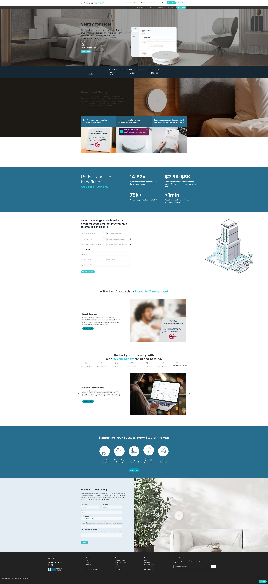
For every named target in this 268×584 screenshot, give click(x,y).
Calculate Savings (99, 51)
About (87, 560)
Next (190, 320)
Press (87, 562)
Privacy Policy (24, 578)
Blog (145, 560)
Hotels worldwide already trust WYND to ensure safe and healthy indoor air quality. (134, 70)
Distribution (88, 564)
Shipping (117, 564)
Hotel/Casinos (140, 7)
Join (213, 566)
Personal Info (85, 249)
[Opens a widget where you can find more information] (263, 581)
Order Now (171, 2)
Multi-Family (150, 7)
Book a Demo (182, 2)
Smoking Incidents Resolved (89, 47)
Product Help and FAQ (120, 562)
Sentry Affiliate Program (91, 569)
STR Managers (161, 7)
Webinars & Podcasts (149, 564)
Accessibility (118, 569)
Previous (79, 320)
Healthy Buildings (148, 569)
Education (170, 7)
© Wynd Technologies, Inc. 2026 (10, 578)
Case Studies (147, 562)
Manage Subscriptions (120, 560)
